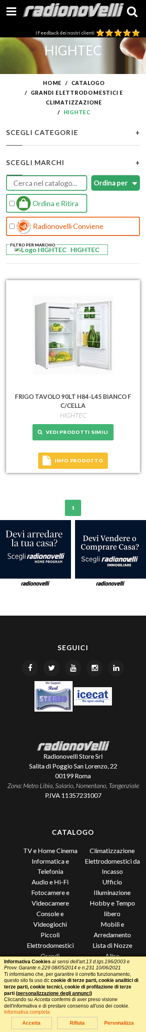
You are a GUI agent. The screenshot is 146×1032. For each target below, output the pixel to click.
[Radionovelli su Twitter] (51, 668)
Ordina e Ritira (54, 203)
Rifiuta (77, 1023)
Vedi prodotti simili (76, 432)
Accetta (31, 1023)
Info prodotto (79, 460)
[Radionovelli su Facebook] (30, 668)
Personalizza (119, 1023)
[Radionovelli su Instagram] (94, 668)
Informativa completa (27, 1012)
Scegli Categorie (73, 132)
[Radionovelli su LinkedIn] (116, 668)
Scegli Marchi (73, 162)
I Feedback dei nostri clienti (66, 33)
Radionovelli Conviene (67, 226)
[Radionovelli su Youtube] (73, 668)
